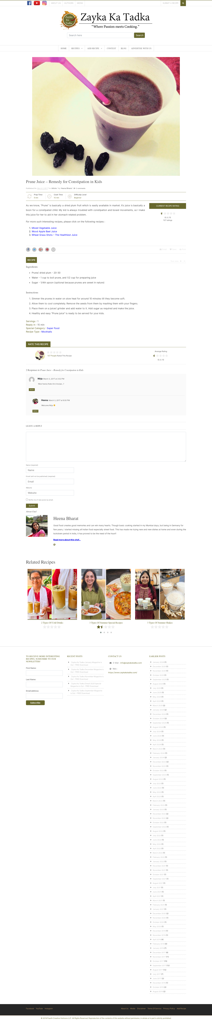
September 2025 (159, 679)
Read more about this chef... (67, 539)
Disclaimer (141, 1008)
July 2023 (157, 783)
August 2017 (158, 970)
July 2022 (157, 835)
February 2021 (158, 905)
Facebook (30, 1008)
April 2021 (157, 896)
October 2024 (158, 718)
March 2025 (158, 705)
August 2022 (158, 831)
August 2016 (158, 991)
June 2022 (157, 840)
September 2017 (159, 965)
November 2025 (159, 671)
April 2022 (157, 848)
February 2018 (158, 944)
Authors (68, 3)
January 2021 (158, 909)
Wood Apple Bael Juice (44, 231)
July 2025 (157, 688)
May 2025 (157, 697)
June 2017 (157, 978)
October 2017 (158, 961)
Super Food (53, 328)
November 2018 (159, 935)
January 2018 (158, 948)
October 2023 (158, 770)
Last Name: (31, 679)
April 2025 (157, 701)
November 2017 (159, 957)
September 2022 (159, 827)
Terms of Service (154, 1008)
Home (64, 48)
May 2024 (157, 740)
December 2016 (159, 983)
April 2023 (157, 796)
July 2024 (157, 731)
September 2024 (159, 723)
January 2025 (158, 710)
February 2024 (159, 753)
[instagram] (44, 3)
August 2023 (158, 779)
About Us (56, 3)
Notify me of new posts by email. (41, 500)
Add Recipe (93, 48)
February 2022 (159, 857)
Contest (111, 48)
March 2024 (158, 749)
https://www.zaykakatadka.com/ (122, 672)
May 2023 (157, 792)
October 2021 (158, 874)
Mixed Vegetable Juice (44, 227)
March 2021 (157, 900)
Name (32, 465)
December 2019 (159, 931)
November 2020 (159, 918)
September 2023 (159, 775)
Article (54, 188)
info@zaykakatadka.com (131, 663)
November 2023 (159, 766)
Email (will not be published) (40, 476)
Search (139, 35)
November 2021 (159, 870)
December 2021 (159, 866)
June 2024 (157, 736)
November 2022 (159, 818)
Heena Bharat (66, 188)
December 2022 (159, 814)
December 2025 (159, 666)
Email (164, 249)
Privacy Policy (169, 1008)
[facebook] (29, 3)
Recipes (75, 48)
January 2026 (158, 662)
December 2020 (159, 913)
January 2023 (158, 809)
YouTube (39, 1008)
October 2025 (158, 675)
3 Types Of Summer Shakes (160, 622)
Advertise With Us (141, 48)
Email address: (32, 691)
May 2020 (157, 926)
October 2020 (158, 922)
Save (174, 249)
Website (29, 488)
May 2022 (157, 844)
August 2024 (158, 727)
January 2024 (158, 757)
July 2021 (157, 887)
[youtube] (37, 3)
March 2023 (158, 801)
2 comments (80, 188)
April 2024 (157, 744)
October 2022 (158, 822)
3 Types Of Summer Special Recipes (106, 622)
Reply (32, 390)
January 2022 (158, 861)
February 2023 (159, 805)
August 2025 (158, 684)
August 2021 (158, 883)
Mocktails (46, 331)
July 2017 (157, 974)
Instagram (49, 1008)
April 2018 (157, 939)
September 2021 (159, 879)
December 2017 (159, 952)
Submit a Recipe (171, 3)
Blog (123, 48)
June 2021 (157, 892)
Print (183, 249)
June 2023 (157, 788)
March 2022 (158, 853)
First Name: (31, 668)
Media (80, 3)
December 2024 (159, 714)
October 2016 (158, 987)
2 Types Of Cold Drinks (52, 622)
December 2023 (159, 762)
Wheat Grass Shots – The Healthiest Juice (54, 234)
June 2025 (157, 692)
